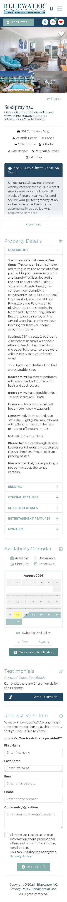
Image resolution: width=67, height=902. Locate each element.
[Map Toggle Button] (45, 22)
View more (33, 224)
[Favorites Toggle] (61, 22)
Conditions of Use (43, 889)
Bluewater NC (47, 884)
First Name (12, 745)
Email (8, 776)
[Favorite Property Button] (61, 33)
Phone (9, 792)
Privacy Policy (20, 889)
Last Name (12, 761)
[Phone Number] (51, 8)
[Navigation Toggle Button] (59, 8)
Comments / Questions (21, 807)
